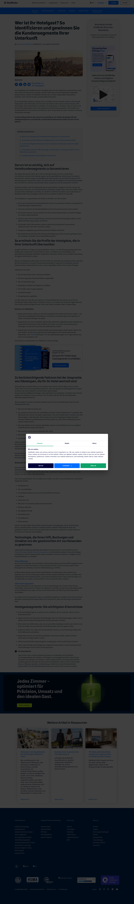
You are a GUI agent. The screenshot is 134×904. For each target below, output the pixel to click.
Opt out (40, 465)
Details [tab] (67, 443)
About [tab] (94, 443)
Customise (66, 465)
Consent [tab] (39, 443)
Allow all (93, 465)
